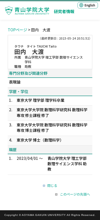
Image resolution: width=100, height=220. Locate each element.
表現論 (15, 82)
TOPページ (17, 29)
